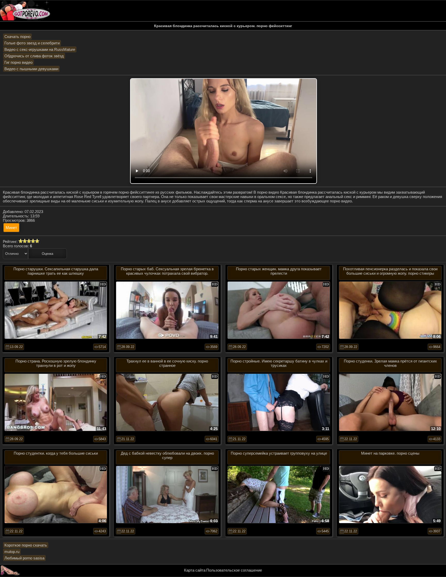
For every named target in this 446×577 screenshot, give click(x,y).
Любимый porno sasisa (24, 558)
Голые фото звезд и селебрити (32, 43)
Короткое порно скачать (25, 545)
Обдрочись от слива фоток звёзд (34, 56)
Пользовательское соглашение (234, 570)
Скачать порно (17, 36)
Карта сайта (194, 570)
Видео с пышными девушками (31, 69)
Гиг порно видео (18, 62)
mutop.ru (11, 551)
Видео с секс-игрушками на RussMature (39, 49)
